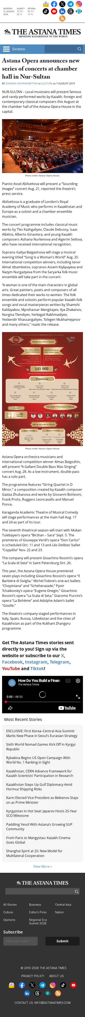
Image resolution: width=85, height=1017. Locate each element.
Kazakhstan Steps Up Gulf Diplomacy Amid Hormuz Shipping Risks (39, 786)
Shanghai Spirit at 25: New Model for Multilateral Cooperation (34, 853)
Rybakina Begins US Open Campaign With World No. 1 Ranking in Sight (38, 760)
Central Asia (63, 904)
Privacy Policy (32, 976)
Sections (18, 49)
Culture (46, 83)
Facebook (12, 662)
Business (35, 904)
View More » (42, 866)
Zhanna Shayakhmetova (22, 83)
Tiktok (37, 668)
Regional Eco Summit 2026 (38, 921)
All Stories (10, 904)
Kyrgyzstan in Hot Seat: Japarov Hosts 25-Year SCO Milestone (41, 813)
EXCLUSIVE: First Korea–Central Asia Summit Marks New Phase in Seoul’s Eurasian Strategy (41, 733)
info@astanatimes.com (52, 1002)
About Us (56, 976)
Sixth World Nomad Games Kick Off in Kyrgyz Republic (41, 746)
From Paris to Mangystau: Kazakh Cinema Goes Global (38, 840)
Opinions (9, 920)
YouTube (11, 668)
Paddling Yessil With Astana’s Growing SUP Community (39, 826)
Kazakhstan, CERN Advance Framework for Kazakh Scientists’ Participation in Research (39, 773)
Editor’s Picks (38, 912)
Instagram (36, 662)
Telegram (60, 662)
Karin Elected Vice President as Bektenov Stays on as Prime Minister (42, 799)
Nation (59, 912)
